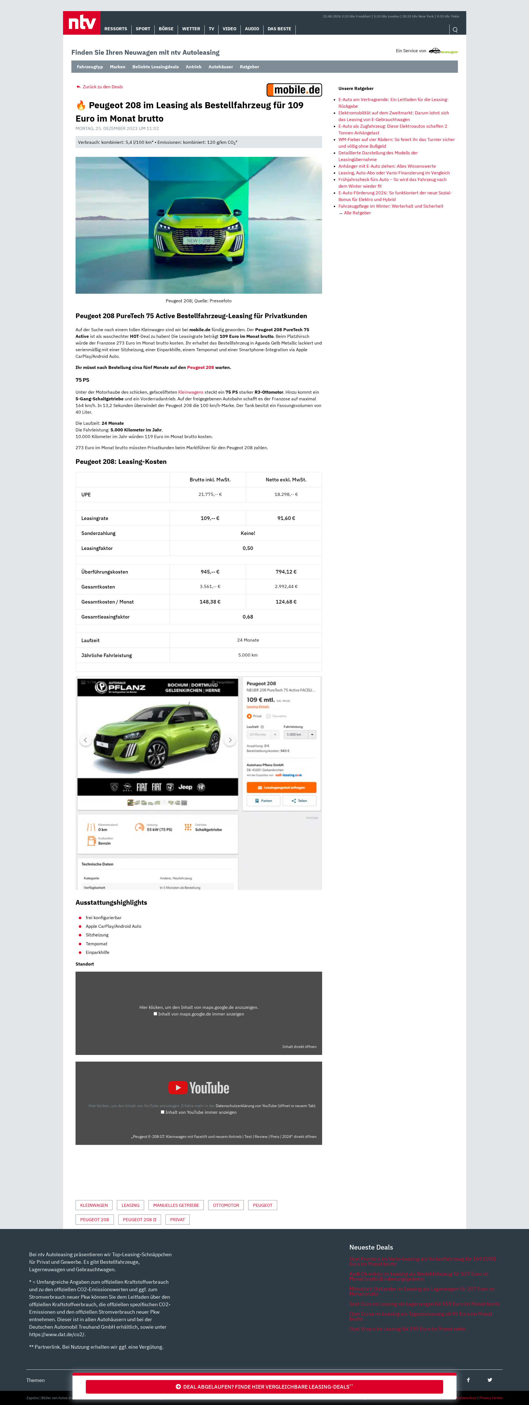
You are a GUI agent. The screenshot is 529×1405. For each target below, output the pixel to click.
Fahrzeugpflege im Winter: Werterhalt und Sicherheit (391, 206)
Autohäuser (221, 66)
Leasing (130, 1205)
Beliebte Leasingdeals (155, 66)
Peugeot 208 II (139, 1219)
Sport (143, 28)
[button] (81, 23)
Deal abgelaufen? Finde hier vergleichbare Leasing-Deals (267, 1386)
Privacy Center (491, 1398)
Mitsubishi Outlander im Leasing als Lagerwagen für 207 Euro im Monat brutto (422, 1291)
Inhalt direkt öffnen (299, 1046)
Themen (35, 1380)
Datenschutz (466, 1398)
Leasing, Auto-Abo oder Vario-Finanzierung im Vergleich (394, 172)
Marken (118, 66)
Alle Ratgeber (357, 212)
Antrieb (194, 66)
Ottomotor (226, 1205)
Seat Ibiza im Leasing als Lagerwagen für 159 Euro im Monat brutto (424, 1304)
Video (229, 28)
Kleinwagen (94, 1205)
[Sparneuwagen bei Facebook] (468, 1380)
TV (211, 28)
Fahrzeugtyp (90, 66)
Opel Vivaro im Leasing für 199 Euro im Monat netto (407, 1329)
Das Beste (279, 28)
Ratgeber (249, 66)
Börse (166, 28)
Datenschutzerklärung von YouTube (265, 1105)
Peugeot (262, 1205)
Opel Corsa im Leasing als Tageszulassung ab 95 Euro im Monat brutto (420, 1316)
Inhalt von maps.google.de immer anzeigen (201, 1014)
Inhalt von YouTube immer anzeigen (201, 1112)
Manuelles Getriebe (176, 1205)
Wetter (191, 28)
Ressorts (115, 28)
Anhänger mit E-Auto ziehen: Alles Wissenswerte (387, 166)
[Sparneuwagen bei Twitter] (490, 1380)
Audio (252, 28)
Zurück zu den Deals (102, 86)
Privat (177, 1219)
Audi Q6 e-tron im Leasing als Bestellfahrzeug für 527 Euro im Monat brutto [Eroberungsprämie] (419, 1276)
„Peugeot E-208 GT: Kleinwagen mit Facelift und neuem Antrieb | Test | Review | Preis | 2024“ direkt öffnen (224, 1136)
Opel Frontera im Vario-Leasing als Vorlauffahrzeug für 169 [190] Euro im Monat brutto (422, 1261)
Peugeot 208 (200, 367)
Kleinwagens (191, 392)
